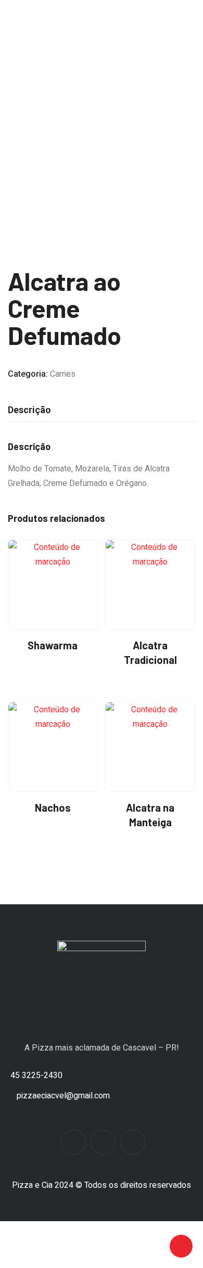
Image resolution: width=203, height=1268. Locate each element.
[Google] (132, 1142)
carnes (62, 126)
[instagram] (103, 1142)
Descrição (29, 409)
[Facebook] (73, 1142)
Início (34, 126)
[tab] (29, 410)
